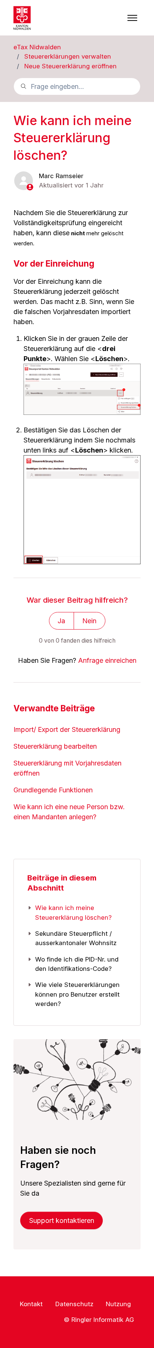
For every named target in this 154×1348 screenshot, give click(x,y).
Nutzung (118, 1304)
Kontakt (31, 1304)
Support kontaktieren (61, 1220)
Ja (61, 621)
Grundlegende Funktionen (53, 790)
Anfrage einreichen (107, 660)
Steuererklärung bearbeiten (55, 746)
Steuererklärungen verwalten (67, 56)
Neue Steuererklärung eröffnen (70, 66)
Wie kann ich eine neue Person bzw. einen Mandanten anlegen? (69, 812)
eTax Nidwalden (37, 47)
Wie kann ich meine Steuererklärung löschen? (73, 912)
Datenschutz (74, 1304)
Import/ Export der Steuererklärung (66, 729)
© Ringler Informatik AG (99, 1319)
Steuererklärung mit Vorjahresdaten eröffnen (67, 768)
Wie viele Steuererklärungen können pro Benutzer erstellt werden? (77, 994)
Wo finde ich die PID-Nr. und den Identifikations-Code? (76, 964)
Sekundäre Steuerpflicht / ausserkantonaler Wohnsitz (76, 938)
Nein (89, 621)
